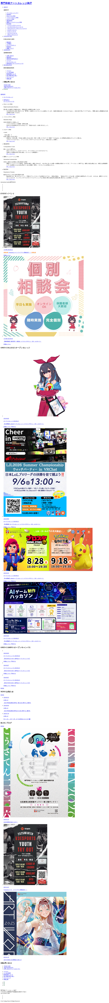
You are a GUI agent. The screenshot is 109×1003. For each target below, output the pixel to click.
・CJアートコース (11, 31)
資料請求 (9, 57)
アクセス (9, 71)
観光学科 (9, 23)
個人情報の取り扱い (12, 75)
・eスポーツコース (12, 30)
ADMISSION (7, 50)
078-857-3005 (7, 84)
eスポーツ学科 (10, 19)
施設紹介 (9, 42)
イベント (9, 60)
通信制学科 (9, 20)
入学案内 (9, 43)
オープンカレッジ (11, 62)
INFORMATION (8, 65)
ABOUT (6, 7)
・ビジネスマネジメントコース (15, 27)
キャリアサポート (11, 45)
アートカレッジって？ (12, 13)
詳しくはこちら (11, 114)
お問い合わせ (10, 55)
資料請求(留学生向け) (12, 58)
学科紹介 (9, 14)
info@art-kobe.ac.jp (8, 86)
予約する (13, 426)
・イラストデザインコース (14, 25)
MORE (2, 688)
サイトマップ (10, 77)
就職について (10, 48)
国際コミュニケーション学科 (14, 22)
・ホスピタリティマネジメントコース (17, 28)
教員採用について (11, 74)
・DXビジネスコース (12, 34)
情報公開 (9, 78)
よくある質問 (10, 72)
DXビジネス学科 (11, 16)
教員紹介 (9, 46)
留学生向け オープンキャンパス (15, 63)
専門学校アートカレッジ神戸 (16, 3)
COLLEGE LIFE (8, 36)
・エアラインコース (12, 33)
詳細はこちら (7, 255)
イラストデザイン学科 (12, 17)
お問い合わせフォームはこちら (12, 87)
